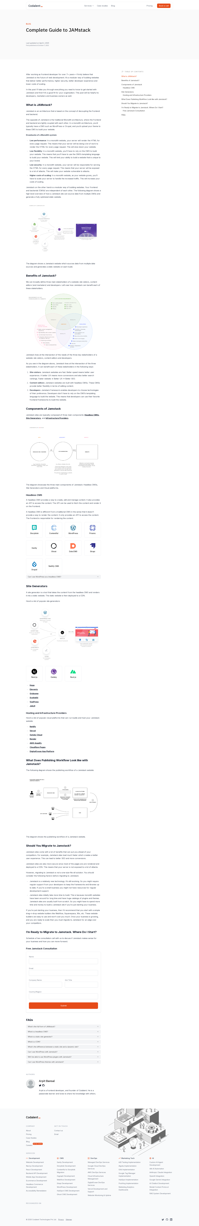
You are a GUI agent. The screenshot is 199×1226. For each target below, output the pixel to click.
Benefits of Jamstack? (130, 80)
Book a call (164, 6)
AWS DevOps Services (97, 1172)
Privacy (61, 1219)
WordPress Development (67, 1187)
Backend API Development (36, 1173)
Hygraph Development (66, 1176)
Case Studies (31, 1138)
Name (31, 957)
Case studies (102, 6)
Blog (113, 6)
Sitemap (69, 1219)
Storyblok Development (66, 1166)
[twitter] (40, 1085)
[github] (43, 1085)
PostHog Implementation (128, 1183)
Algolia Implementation (127, 1166)
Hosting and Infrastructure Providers (137, 95)
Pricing (149, 6)
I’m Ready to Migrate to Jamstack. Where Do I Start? (142, 107)
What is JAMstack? (129, 76)
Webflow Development (66, 1180)
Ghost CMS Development (67, 1194)
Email (31, 968)
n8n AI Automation (156, 1169)
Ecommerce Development (36, 1181)
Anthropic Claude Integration (160, 1172)
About (28, 1130)
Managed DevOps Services (99, 1162)
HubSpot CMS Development (68, 1191)
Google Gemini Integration (159, 1180)
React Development (34, 1169)
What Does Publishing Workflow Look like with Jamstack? (144, 99)
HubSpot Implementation (128, 1180)
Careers (29, 1145)
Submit (63, 1005)
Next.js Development (34, 1166)
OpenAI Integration (156, 1176)
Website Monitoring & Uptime (99, 1195)
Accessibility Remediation (36, 1191)
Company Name (35, 980)
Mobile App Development (36, 1177)
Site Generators (127, 92)
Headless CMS (129, 88)
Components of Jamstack (131, 84)
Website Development (35, 1162)
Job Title (68, 980)
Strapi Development (65, 1183)
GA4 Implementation (127, 1169)
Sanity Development (65, 1162)
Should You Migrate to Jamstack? (134, 103)
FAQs (123, 115)
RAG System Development (160, 1193)
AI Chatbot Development (159, 1183)
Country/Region (35, 992)
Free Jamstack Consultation (134, 111)
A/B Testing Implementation (129, 1162)
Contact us (58, 1130)
